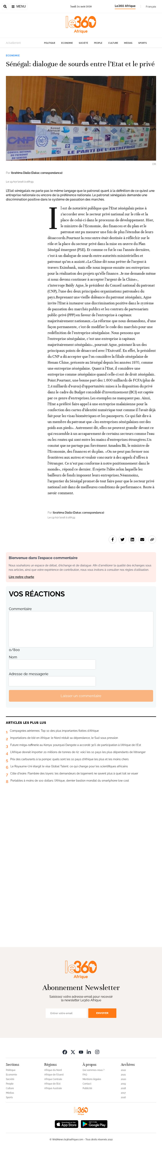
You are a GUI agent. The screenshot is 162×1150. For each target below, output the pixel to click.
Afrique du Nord (53, 1070)
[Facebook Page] (64, 1051)
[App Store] (66, 1123)
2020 (123, 1079)
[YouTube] (81, 1051)
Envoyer (102, 1013)
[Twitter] (73, 1051)
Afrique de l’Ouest (54, 1074)
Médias (128, 43)
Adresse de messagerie (28, 674)
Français (151, 6)
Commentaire (20, 609)
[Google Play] (94, 1123)
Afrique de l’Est (52, 1083)
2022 (123, 1070)
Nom (13, 657)
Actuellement (13, 43)
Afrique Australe (53, 1088)
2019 (123, 1083)
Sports (142, 43)
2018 (123, 1088)
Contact (87, 1083)
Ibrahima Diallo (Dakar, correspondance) (36, 172)
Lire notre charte (21, 577)
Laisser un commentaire (81, 696)
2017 (123, 1092)
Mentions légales (92, 1079)
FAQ (85, 1074)
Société (83, 43)
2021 (123, 1074)
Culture (113, 43)
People (98, 43)
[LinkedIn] (89, 1051)
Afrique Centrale (53, 1079)
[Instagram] (97, 1051)
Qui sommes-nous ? (94, 1070)
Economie (67, 43)
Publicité (87, 1088)
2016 (123, 1097)
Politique (49, 43)
